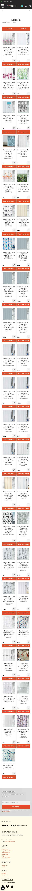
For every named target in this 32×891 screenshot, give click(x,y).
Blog (3, 856)
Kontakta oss (5, 854)
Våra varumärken (6, 857)
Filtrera (9, 28)
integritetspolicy (6, 811)
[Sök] (29, 11)
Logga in (4, 873)
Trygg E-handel (5, 849)
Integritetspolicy (6, 852)
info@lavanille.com (10, 841)
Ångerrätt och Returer (7, 851)
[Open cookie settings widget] (3, 888)
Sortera (24, 28)
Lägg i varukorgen (8, 64)
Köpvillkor (4, 867)
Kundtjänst (4, 865)
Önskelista (4, 875)
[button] (2, 5)
